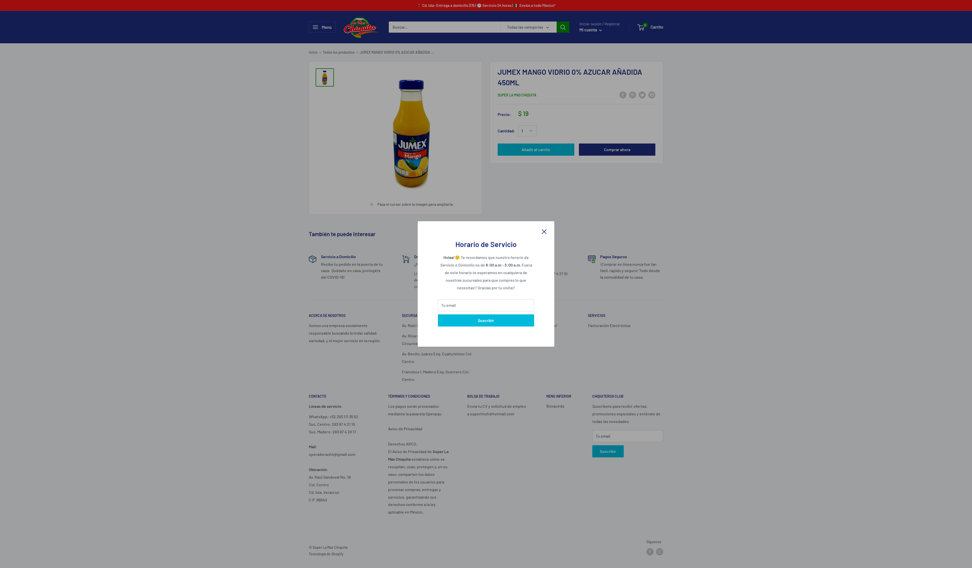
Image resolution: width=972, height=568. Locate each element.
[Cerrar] (544, 231)
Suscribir (486, 320)
